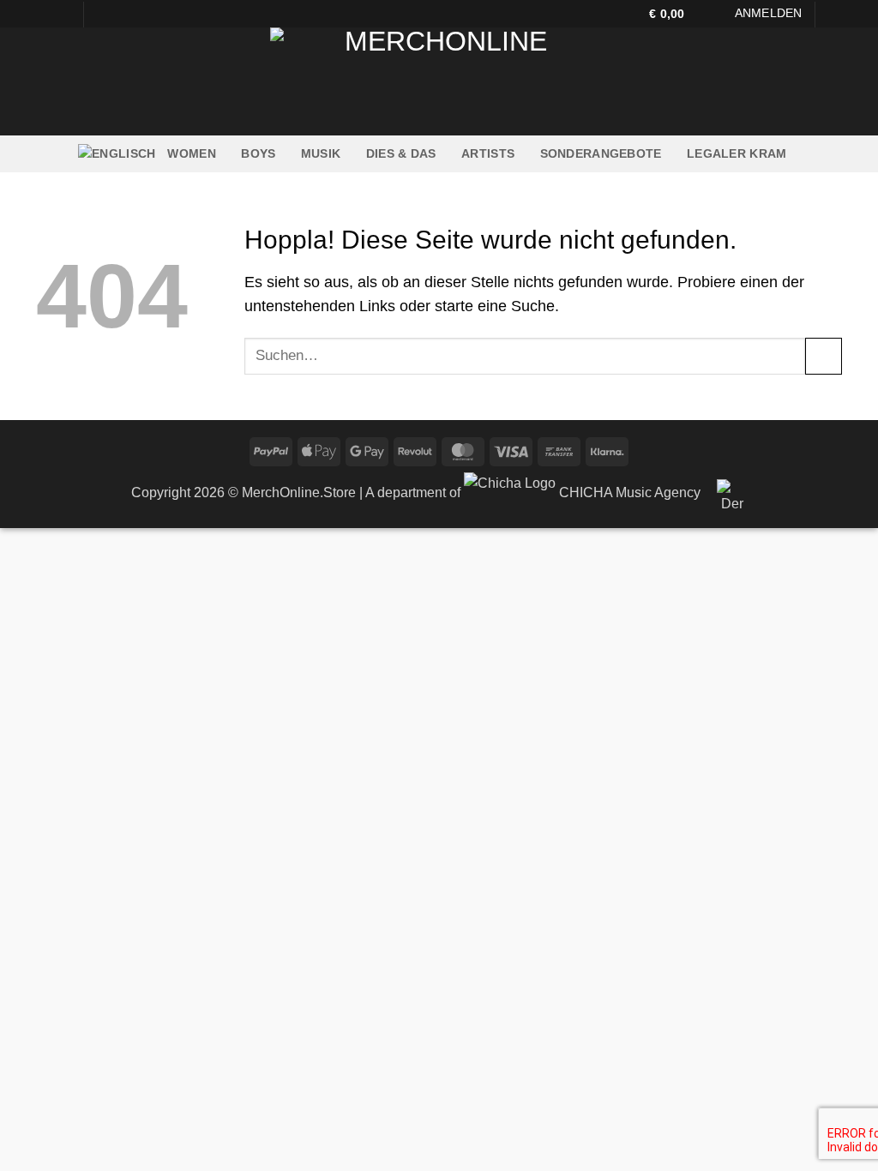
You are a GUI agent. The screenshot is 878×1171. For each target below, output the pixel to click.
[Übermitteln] (823, 356)
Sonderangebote (601, 153)
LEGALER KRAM (736, 153)
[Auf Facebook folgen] (45, 14)
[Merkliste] (717, 14)
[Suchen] (835, 14)
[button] (675, 14)
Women (191, 153)
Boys (258, 153)
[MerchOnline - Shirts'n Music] (439, 81)
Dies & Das (401, 153)
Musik (320, 153)
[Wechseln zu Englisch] (116, 153)
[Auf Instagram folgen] (62, 14)
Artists (487, 153)
